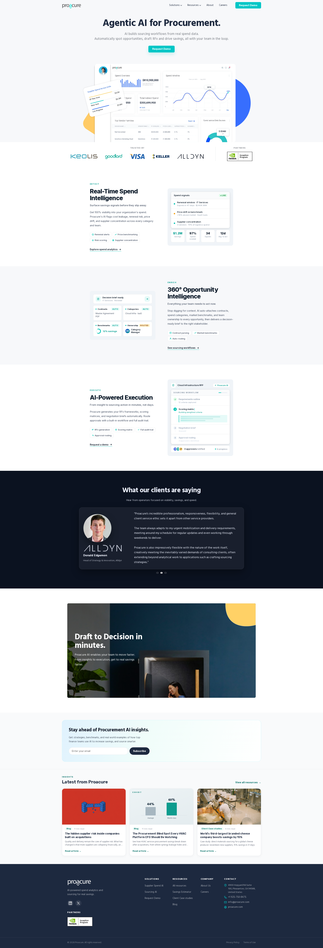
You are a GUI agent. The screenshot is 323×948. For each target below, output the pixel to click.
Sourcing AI (151, 892)
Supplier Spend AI (154, 886)
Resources (193, 5)
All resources (179, 886)
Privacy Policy (232, 943)
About (210, 5)
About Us (206, 886)
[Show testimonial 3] (165, 573)
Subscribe (139, 751)
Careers (223, 5)
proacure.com (235, 907)
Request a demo (99, 444)
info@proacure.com (238, 902)
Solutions (174, 5)
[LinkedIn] (70, 903)
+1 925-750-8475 (237, 897)
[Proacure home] (71, 5)
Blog (175, 904)
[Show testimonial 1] (157, 573)
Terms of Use (249, 943)
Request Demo (248, 5)
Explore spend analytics (104, 249)
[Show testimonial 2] (161, 573)
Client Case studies (183, 898)
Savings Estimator (182, 892)
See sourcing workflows (181, 348)
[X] (78, 903)
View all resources (248, 782)
